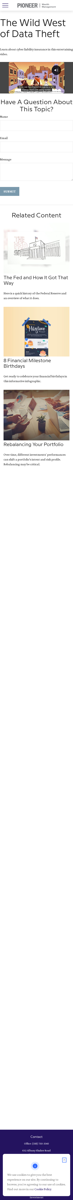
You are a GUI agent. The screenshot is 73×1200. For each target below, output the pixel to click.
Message (5, 159)
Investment (36, 1197)
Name (4, 116)
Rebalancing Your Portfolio (33, 444)
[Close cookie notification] (64, 1160)
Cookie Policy (42, 1189)
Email (4, 138)
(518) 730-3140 (40, 1143)
